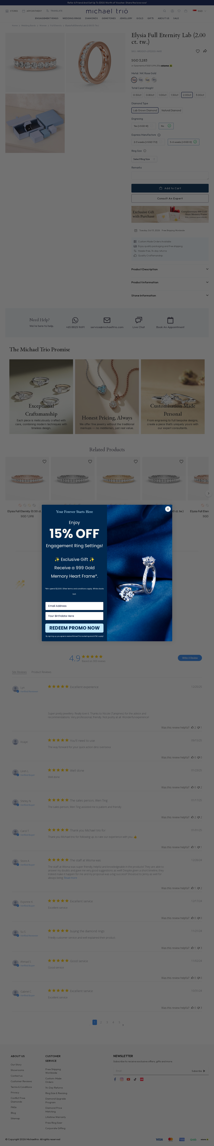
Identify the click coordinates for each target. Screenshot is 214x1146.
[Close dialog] (168, 509)
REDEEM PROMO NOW (74, 628)
